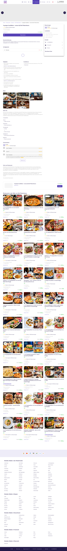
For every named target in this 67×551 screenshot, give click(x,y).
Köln (34, 518)
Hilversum (35, 463)
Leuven (35, 496)
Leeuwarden (36, 466)
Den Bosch (6, 488)
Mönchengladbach (51, 515)
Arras (5, 533)
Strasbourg (50, 533)
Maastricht (35, 470)
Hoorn (35, 464)
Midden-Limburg (36, 472)
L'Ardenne (20, 509)
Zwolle (49, 490)
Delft (5, 486)
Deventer (20, 464)
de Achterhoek (6, 483)
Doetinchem (21, 466)
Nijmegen (35, 474)
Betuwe (5, 479)
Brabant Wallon (7, 500)
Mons (34, 503)
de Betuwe (6, 485)
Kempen (20, 505)
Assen (5, 475)
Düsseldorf (21, 518)
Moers (35, 522)
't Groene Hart (21, 483)
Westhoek (50, 509)
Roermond (35, 485)
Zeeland (49, 486)
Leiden (35, 468)
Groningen (20, 485)
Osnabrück (50, 520)
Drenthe (20, 470)
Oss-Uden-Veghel (36, 481)
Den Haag (6, 490)
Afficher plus (23, 160)
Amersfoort (6, 468)
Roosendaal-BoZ (36, 486)
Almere (5, 466)
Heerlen (20, 488)
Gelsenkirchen (21, 522)
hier (7, 66)
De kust (5, 509)
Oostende (35, 509)
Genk (20, 496)
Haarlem (20, 486)
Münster (49, 517)
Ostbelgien (50, 496)
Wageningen (50, 479)
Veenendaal (50, 475)
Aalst (5, 496)
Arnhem (5, 474)
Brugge (5, 501)
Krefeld (35, 517)
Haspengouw (21, 501)
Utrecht (49, 472)
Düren (20, 517)
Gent (20, 498)
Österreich (6, 543)
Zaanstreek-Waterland (52, 485)
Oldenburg (50, 518)
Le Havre (20, 535)
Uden (49, 470)
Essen (20, 520)
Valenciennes (50, 535)
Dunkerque (21, 532)
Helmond (20, 490)
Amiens (5, 532)
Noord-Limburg (36, 477)
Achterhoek (6, 463)
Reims (35, 537)
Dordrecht (20, 468)
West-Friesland (50, 483)
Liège (34, 498)
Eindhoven (20, 474)
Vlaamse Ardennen (51, 503)
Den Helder (21, 463)
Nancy (35, 533)
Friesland (20, 479)
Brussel (5, 503)
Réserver (59, 186)
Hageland (20, 500)
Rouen (49, 532)
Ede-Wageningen (22, 472)
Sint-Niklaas (50, 500)
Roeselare (49, 498)
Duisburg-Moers (21, 515)
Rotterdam (35, 488)
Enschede (20, 475)
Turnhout (49, 501)
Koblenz (35, 515)
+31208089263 (54, 548)
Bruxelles (6, 505)
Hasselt (20, 503)
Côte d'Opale (6, 537)
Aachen (5, 515)
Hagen (20, 524)
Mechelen (35, 501)
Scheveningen (36, 490)
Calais (5, 535)
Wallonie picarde (51, 507)
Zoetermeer (50, 488)
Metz (34, 532)
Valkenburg (50, 474)
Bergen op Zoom (7, 477)
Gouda (20, 481)
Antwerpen (6, 498)
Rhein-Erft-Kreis (51, 524)
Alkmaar (5, 464)
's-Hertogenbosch (51, 463)
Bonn (5, 522)
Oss (34, 479)
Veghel (49, 477)
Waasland (49, 505)
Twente (49, 468)
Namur (35, 505)
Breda (5, 481)
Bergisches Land (7, 517)
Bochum (5, 520)
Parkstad (35, 483)
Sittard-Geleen (50, 464)
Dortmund (6, 524)
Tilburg (49, 466)
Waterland (50, 481)
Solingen (5, 526)
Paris (34, 535)
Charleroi (5, 507)
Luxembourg (36, 500)
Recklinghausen (50, 522)
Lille (19, 537)
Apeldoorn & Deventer (8, 472)
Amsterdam (6, 470)
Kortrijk (20, 507)
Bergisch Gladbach (7, 518)
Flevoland (20, 477)
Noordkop (35, 475)
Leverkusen (35, 520)
